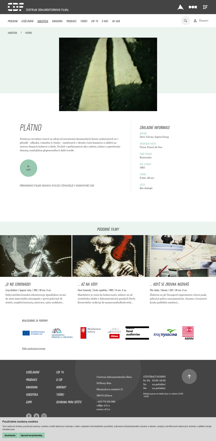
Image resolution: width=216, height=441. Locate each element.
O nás (105, 20)
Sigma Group (162, 136)
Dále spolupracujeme (33, 348)
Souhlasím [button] (10, 435)
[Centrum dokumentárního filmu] (16, 7)
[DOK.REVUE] (193, 7)
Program (12, 20)
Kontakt (61, 386)
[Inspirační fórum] (205, 7)
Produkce (71, 20)
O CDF (59, 379)
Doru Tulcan (146, 136)
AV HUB (116, 20)
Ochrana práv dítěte (69, 401)
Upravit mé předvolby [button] (31, 435)
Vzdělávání (27, 20)
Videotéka (42, 20)
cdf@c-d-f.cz (103, 405)
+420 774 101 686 (106, 401)
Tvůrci (83, 20)
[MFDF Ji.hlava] (180, 7)
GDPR (29, 401)
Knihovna (57, 20)
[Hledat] (185, 20)
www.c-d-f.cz (103, 409)
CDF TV (94, 20)
